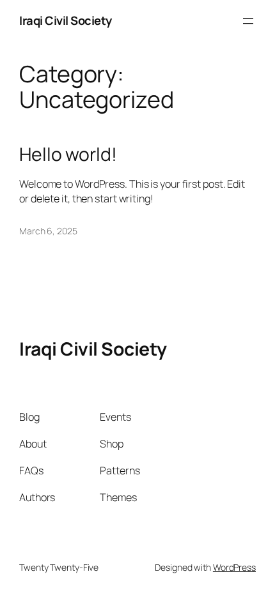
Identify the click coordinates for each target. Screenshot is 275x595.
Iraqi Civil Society (65, 20)
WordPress (234, 567)
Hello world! (68, 154)
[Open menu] (248, 21)
